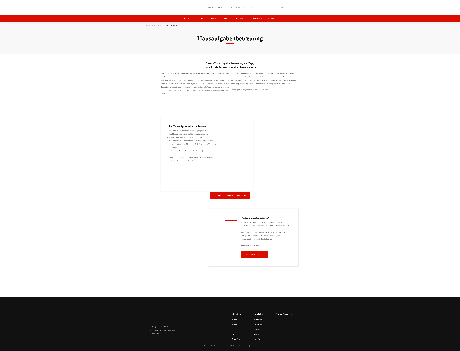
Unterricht (155, 25)
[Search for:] (295, 7)
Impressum (245, 346)
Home (148, 25)
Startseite (238, 346)
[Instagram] (277, 321)
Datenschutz (254, 346)
